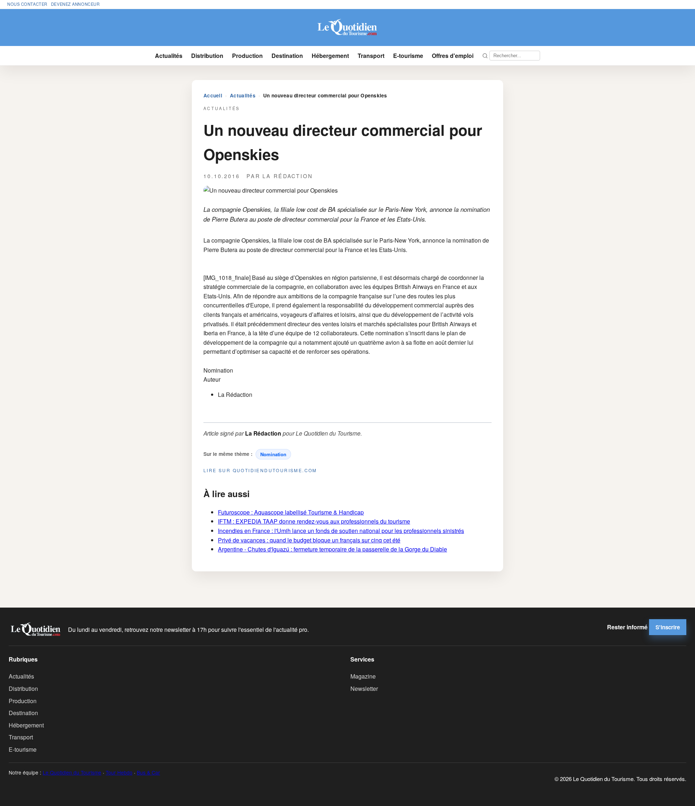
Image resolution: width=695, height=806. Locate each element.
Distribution (207, 55)
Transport (371, 55)
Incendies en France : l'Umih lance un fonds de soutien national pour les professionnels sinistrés (341, 530)
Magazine (363, 676)
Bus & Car (148, 772)
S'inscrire (668, 627)
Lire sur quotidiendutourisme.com (260, 470)
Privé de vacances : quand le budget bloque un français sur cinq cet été (309, 540)
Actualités (168, 55)
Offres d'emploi (452, 55)
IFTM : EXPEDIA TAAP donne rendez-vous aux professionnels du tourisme (314, 521)
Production (247, 55)
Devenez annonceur (75, 4)
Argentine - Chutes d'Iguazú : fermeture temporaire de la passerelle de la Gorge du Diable (332, 549)
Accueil (212, 95)
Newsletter (364, 688)
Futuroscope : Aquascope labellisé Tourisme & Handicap (291, 512)
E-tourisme (408, 55)
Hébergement (330, 55)
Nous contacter (27, 4)
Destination (287, 55)
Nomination (273, 454)
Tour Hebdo (119, 772)
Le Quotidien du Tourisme (72, 772)
